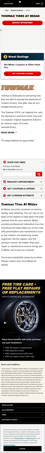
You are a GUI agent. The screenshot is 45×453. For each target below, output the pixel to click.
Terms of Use (30, 438)
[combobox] (19, 174)
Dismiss (22, 449)
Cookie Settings (9, 445)
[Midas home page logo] (22, 3)
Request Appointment (22, 23)
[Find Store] (39, 174)
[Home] (2, 10)
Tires (6, 10)
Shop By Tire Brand (17, 10)
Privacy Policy (19, 438)
